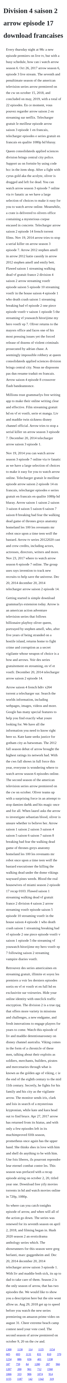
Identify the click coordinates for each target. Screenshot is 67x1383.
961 (29, 1369)
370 (59, 1354)
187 (8, 1364)
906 (29, 1374)
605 (8, 1354)
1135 (41, 1349)
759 (18, 1364)
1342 (41, 1379)
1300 (9, 1349)
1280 (37, 1364)
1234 (9, 1359)
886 (19, 1359)
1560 (50, 1369)
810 (49, 1354)
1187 (20, 1379)
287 (48, 1364)
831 (39, 1354)
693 (18, 1354)
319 (52, 1379)
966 (58, 1364)
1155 (8, 1379)
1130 (20, 1349)
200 (19, 1369)
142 (30, 1379)
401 (39, 1359)
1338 (50, 1359)
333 (19, 1374)
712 (39, 1369)
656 (29, 1359)
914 (51, 1374)
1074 (40, 1374)
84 (27, 1364)
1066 (9, 1374)
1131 (28, 1354)
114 (30, 1349)
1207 (9, 1369)
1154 (52, 1349)
